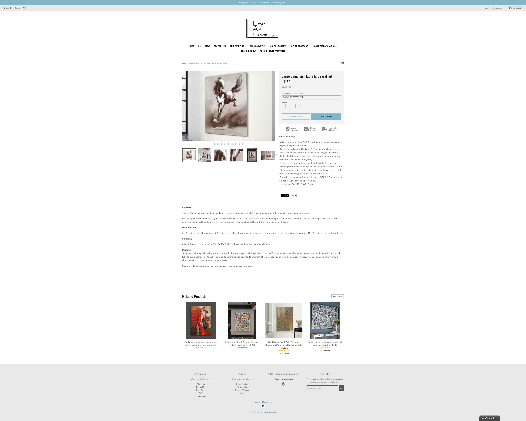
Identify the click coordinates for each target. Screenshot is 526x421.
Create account (498, 8)
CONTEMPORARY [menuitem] (278, 46)
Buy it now (326, 116)
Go (341, 388)
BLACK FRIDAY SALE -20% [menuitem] (325, 46)
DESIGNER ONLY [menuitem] (248, 51)
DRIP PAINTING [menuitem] (237, 46)
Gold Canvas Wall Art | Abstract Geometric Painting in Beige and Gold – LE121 (283, 345)
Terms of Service (242, 390)
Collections (201, 396)
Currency (18, 8)
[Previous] (180, 108)
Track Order (201, 390)
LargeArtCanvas (269, 412)
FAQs (201, 393)
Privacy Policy (242, 387)
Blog (242, 393)
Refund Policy (242, 384)
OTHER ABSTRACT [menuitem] (299, 46)
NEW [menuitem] (207, 46)
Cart (516, 8)
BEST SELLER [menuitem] (220, 46)
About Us (201, 384)
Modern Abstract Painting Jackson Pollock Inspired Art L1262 (242, 343)
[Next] (276, 108)
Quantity (285, 102)
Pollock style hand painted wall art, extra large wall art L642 (325, 343)
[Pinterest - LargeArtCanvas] (342, 63)
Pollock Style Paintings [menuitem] (272, 51)
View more (337, 296)
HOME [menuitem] (191, 46)
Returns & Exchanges (284, 379)
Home (184, 63)
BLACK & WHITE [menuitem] (257, 46)
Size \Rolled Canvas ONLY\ (292, 94)
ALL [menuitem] (199, 46)
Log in (487, 8)
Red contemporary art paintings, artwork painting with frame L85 (201, 343)
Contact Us (200, 387)
